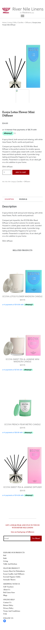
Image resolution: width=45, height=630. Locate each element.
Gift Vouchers (8, 587)
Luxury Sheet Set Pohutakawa (14, 571)
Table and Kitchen (10, 564)
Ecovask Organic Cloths (11, 577)
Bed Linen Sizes (9, 592)
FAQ (5, 614)
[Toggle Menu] (22, 16)
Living (10, 22)
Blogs (5, 595)
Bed (4, 555)
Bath (5, 558)
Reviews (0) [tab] (23, 199)
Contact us (7, 602)
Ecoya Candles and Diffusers (13, 574)
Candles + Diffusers (24, 22)
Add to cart (21, 172)
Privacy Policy (8, 608)
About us (6, 590)
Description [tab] (9, 199)
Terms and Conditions (11, 611)
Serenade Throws (9, 580)
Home (4, 22)
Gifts (14, 22)
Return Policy (8, 605)
